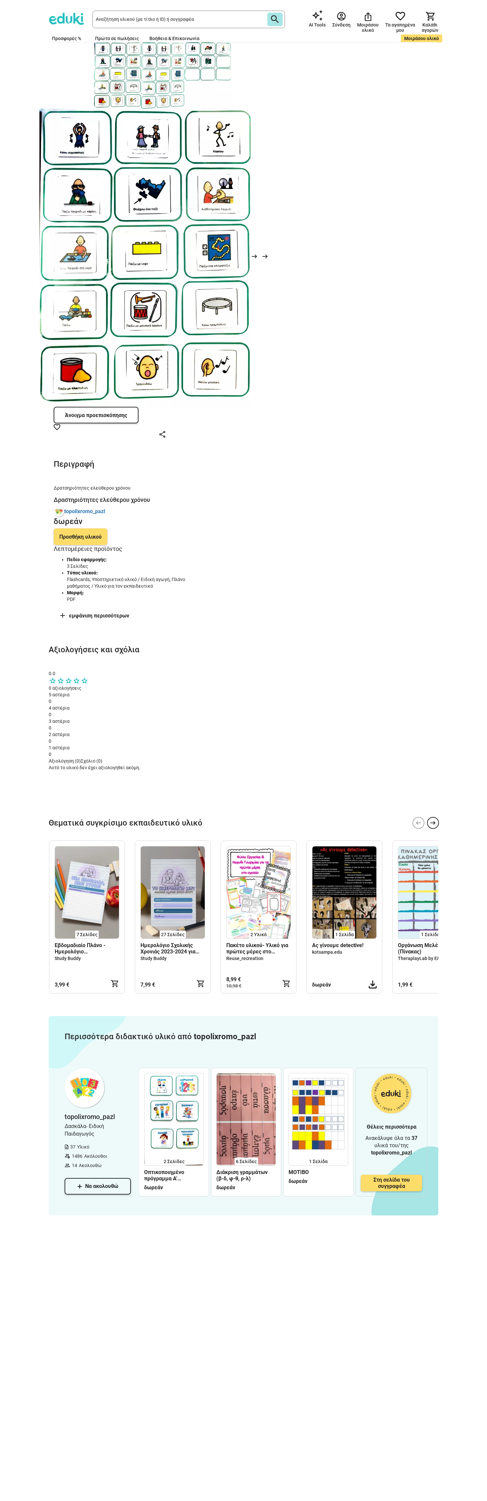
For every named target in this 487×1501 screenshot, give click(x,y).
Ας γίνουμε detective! (338, 945)
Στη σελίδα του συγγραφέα (391, 1183)
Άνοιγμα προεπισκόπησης (96, 415)
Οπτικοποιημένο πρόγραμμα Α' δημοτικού (164, 1175)
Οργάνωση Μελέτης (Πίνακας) (422, 948)
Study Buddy (68, 958)
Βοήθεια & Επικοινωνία (174, 38)
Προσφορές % (66, 38)
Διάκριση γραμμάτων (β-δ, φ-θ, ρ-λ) (242, 1175)
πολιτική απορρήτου (173, 797)
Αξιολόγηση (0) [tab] (65, 761)
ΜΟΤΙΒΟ (299, 1172)
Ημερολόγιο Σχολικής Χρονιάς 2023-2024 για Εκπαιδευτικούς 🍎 (167, 948)
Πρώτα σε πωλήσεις (117, 38)
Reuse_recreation (244, 958)
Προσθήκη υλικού (80, 537)
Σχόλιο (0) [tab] (91, 761)
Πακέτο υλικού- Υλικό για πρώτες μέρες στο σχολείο (257, 948)
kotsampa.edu (327, 952)
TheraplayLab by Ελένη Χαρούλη (432, 958)
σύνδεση (70, 809)
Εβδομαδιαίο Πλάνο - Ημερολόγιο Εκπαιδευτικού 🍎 (80, 948)
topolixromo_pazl (84, 511)
